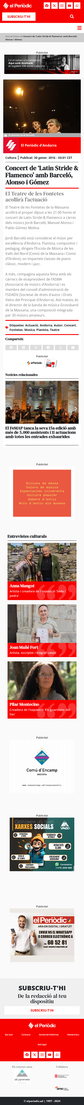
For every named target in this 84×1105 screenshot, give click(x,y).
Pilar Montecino (24, 704)
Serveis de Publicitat (49, 1034)
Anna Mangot (22, 586)
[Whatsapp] (77, 5)
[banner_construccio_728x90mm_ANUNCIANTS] (42, 366)
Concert (70, 325)
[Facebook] (47, 5)
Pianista (42, 330)
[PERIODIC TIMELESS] (42, 792)
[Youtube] (69, 5)
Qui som (9, 1034)
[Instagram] (62, 5)
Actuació (31, 325)
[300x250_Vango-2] (42, 870)
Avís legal (42, 1044)
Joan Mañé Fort (24, 647)
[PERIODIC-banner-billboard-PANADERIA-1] (42, 73)
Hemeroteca (73, 1034)
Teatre (54, 330)
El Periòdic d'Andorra (39, 145)
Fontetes (16, 330)
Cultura (16, 36)
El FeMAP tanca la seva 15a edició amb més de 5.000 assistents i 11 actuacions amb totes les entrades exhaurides (40, 432)
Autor (58, 325)
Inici (7, 36)
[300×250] (42, 518)
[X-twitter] (54, 5)
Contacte (26, 1034)
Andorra (46, 325)
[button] (71, 16)
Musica (29, 330)
